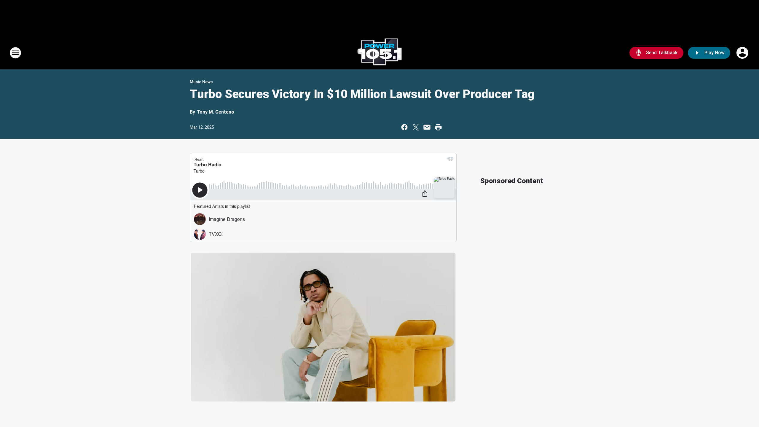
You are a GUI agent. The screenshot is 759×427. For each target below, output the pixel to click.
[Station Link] (379, 52)
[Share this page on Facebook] (404, 127)
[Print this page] (438, 127)
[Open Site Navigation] (15, 53)
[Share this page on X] (416, 127)
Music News (201, 81)
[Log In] (743, 53)
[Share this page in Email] (427, 127)
